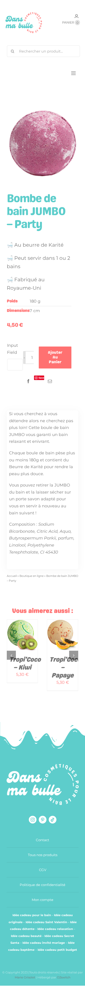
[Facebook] (28, 381)
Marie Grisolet (25, 977)
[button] (11, 655)
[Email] (50, 381)
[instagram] (32, 820)
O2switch (63, 977)
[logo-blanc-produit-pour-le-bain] (43, 765)
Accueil (12, 576)
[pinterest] (42, 820)
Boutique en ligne (31, 576)
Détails (16, 643)
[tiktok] (52, 820)
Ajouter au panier (55, 357)
